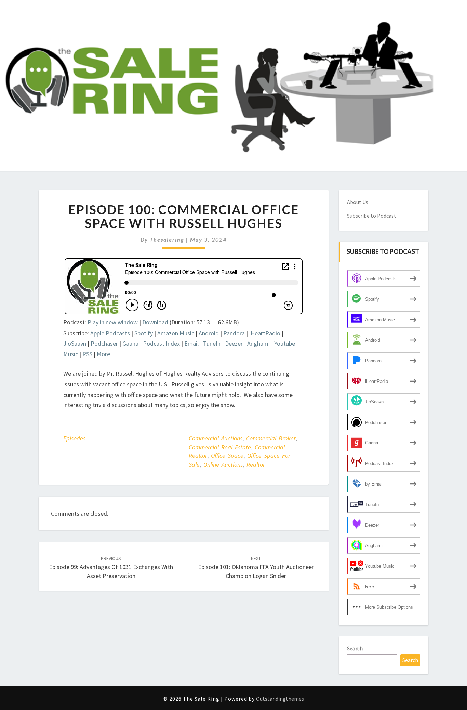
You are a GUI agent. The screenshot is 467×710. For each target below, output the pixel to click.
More (103, 354)
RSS (87, 354)
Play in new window (113, 322)
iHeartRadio (264, 333)
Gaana (130, 343)
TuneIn (212, 343)
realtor (255, 464)
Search (355, 648)
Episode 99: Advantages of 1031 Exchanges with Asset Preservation (111, 567)
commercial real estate (220, 447)
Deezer (234, 343)
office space (227, 456)
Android (209, 333)
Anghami (258, 343)
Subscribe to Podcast (371, 215)
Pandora (234, 333)
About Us (357, 201)
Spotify (143, 333)
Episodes (74, 438)
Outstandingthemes (280, 698)
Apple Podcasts (110, 333)
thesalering (167, 239)
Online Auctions (223, 464)
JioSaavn (74, 343)
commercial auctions (215, 438)
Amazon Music (175, 333)
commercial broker (271, 438)
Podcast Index (161, 343)
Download (155, 322)
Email (191, 343)
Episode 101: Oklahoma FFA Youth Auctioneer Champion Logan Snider (256, 567)
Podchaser (104, 343)
